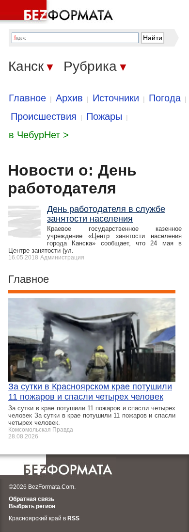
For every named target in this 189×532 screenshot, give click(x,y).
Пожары (104, 116)
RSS (73, 518)
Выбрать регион (32, 506)
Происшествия (44, 116)
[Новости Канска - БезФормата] (58, 12)
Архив (69, 98)
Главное (27, 98)
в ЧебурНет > (39, 134)
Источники (116, 98)
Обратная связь (31, 499)
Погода (165, 98)
